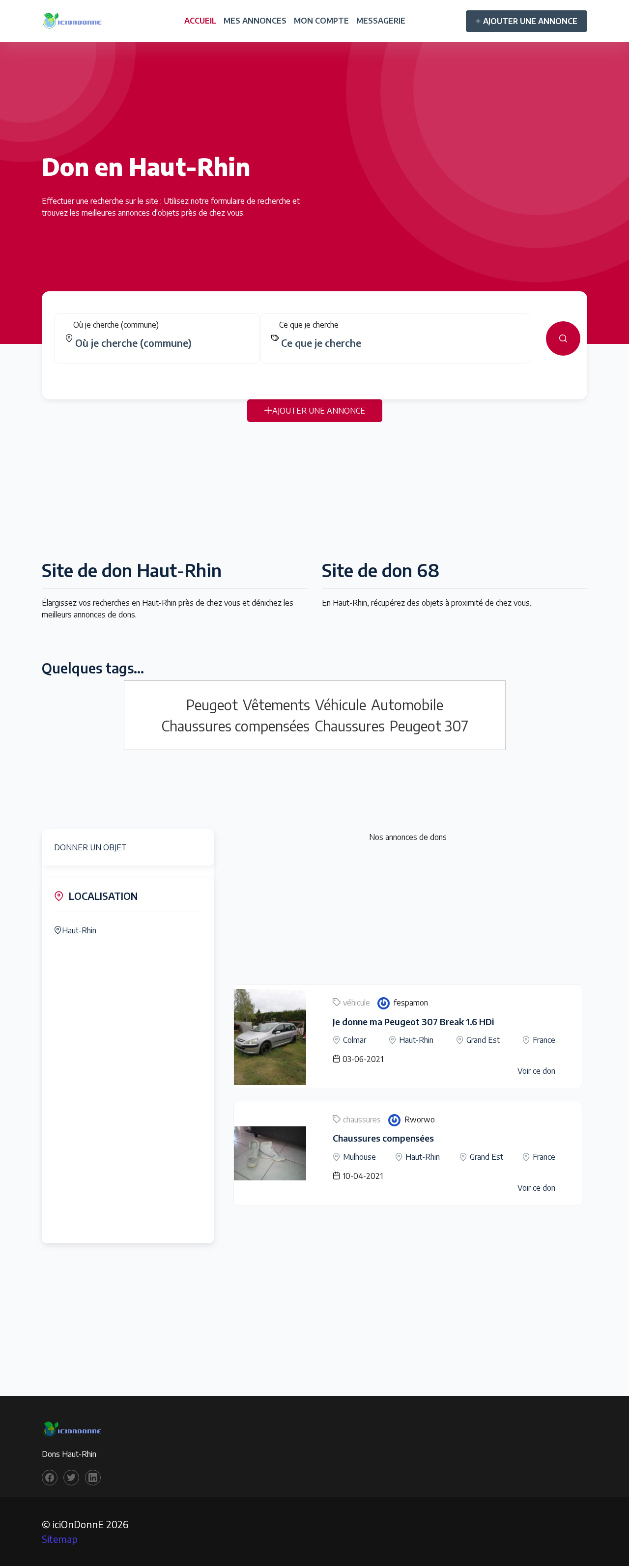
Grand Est (483, 1040)
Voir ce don (536, 1071)
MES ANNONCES (255, 21)
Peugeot (212, 704)
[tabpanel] (314, 338)
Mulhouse (359, 1157)
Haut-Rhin (79, 930)
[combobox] (161, 343)
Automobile (407, 704)
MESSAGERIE (380, 21)
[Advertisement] (314, 490)
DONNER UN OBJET (90, 847)
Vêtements (276, 704)
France (544, 1040)
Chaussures (349, 725)
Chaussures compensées (235, 725)
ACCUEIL (200, 21)
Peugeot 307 (429, 725)
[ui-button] (563, 338)
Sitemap (60, 1539)
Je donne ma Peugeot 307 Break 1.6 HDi (413, 1021)
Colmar (354, 1040)
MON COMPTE (321, 21)
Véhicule (340, 704)
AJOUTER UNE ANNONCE (530, 21)
